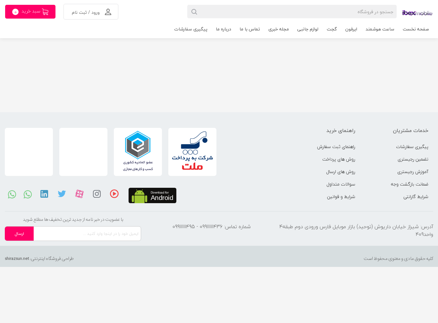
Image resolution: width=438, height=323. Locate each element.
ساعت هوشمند (380, 29)
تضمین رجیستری (413, 159)
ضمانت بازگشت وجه (409, 184)
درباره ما (223, 29)
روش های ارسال (340, 172)
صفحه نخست (416, 29)
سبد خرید (28, 11)
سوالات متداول (340, 184)
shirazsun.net (17, 258)
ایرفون (351, 29)
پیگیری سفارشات (190, 29)
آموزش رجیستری (412, 172)
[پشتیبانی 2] (27, 194)
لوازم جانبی (307, 29)
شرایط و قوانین (341, 197)
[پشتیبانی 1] (12, 194)
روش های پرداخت (338, 159)
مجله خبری (278, 29)
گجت (332, 29)
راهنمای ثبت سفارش (336, 147)
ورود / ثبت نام (86, 12)
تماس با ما (250, 29)
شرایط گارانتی (415, 197)
